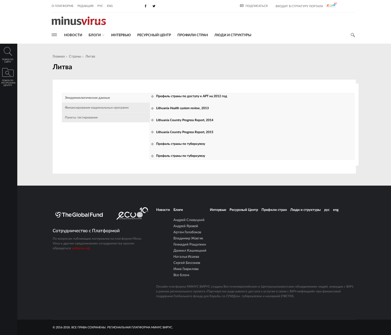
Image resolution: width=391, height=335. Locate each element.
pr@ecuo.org (81, 248)
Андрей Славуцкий (189, 220)
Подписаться (257, 6)
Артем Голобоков (187, 232)
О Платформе (62, 6)
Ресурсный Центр (154, 35)
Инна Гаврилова (186, 269)
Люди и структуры (232, 35)
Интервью (121, 35)
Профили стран (192, 35)
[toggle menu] (54, 34)
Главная (59, 56)
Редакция (85, 6)
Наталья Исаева (186, 257)
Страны (75, 56)
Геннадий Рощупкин (189, 244)
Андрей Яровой (185, 226)
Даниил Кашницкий (189, 250)
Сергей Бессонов (186, 263)
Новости (73, 35)
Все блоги (181, 275)
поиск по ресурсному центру (8, 83)
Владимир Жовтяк (188, 238)
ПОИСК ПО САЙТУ (7, 61)
